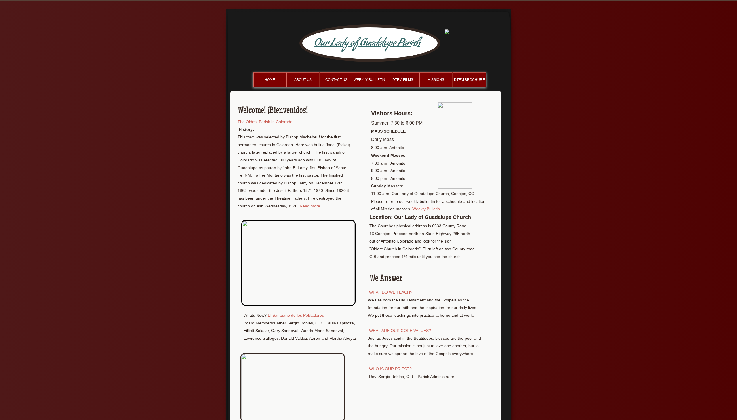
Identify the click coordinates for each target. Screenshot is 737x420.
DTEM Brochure (469, 80)
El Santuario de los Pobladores (296, 315)
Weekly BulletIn (369, 80)
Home (270, 80)
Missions (436, 80)
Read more (310, 206)
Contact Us (336, 80)
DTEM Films (402, 80)
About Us (303, 80)
